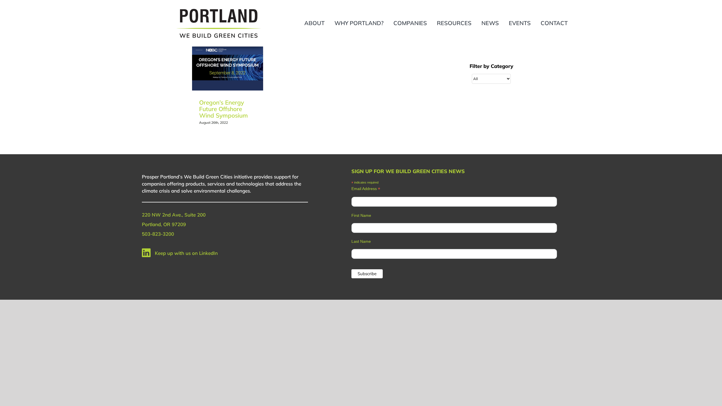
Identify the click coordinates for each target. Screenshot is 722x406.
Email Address (365, 188)
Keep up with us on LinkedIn (186, 253)
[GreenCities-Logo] (218, 9)
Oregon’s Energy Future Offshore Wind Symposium (223, 109)
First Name (361, 215)
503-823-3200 (158, 234)
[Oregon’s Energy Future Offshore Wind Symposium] (227, 69)
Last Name (361, 241)
